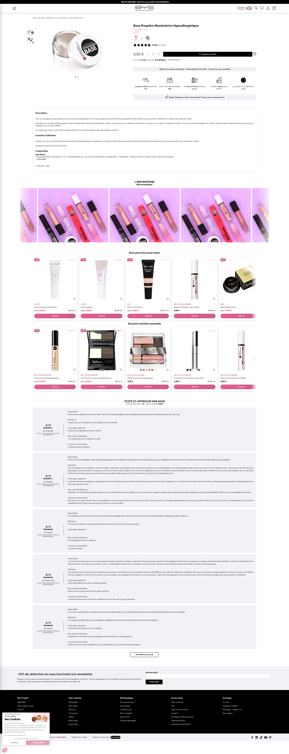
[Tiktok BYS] (261, 737)
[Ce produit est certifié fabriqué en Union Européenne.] (147, 38)
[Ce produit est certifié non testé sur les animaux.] (136, 38)
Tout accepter (38, 743)
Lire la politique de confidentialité (15, 735)
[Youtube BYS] (265, 737)
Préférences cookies (79, 737)
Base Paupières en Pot (228, 307)
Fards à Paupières (62, 18)
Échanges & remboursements (182, 717)
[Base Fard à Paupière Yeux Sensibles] (194, 279)
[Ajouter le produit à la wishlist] (74, 299)
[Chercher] (254, 9)
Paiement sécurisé (178, 721)
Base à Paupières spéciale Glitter (45, 307)
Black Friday (73, 721)
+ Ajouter (55, 316)
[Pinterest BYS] (270, 737)
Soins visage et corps (25, 706)
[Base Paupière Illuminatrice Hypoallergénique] (30, 32)
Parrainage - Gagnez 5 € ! (232, 709)
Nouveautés (73, 702)
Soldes (71, 717)
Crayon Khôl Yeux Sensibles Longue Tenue (189, 378)
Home (34, 18)
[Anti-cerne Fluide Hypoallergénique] (55, 350)
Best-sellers (73, 706)
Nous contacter (177, 702)
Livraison (174, 713)
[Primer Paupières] (101, 279)
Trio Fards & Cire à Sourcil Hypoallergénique (96, 378)
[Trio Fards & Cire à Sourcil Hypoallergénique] (101, 350)
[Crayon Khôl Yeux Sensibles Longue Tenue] (194, 350)
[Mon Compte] (268, 8)
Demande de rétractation (180, 724)
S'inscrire (154, 682)
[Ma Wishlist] (262, 9)
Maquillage (41, 18)
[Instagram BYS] (256, 737)
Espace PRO (125, 717)
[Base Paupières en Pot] (241, 279)
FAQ (173, 706)
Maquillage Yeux (51, 18)
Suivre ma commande (179, 709)
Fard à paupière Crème (76, 18)
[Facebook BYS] (252, 737)
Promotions (73, 713)
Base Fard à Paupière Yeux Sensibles (186, 307)
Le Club (225, 702)
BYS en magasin (126, 713)
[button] (4, 750)
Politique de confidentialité (56, 737)
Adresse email (151, 672)
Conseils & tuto (126, 709)
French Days (73, 724)
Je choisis (14, 743)
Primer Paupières (87, 307)
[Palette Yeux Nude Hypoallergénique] (148, 350)
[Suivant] (255, 288)
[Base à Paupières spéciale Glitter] (55, 279)
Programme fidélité (230, 706)
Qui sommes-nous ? (127, 702)
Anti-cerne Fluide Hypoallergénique (46, 378)
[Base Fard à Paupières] (148, 279)
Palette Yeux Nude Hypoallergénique (140, 378)
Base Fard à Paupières (135, 307)
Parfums (20, 709)
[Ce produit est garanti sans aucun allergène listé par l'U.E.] (141, 38)
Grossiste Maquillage (128, 721)
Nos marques (125, 706)
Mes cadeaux (228, 713)
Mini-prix (72, 709)
